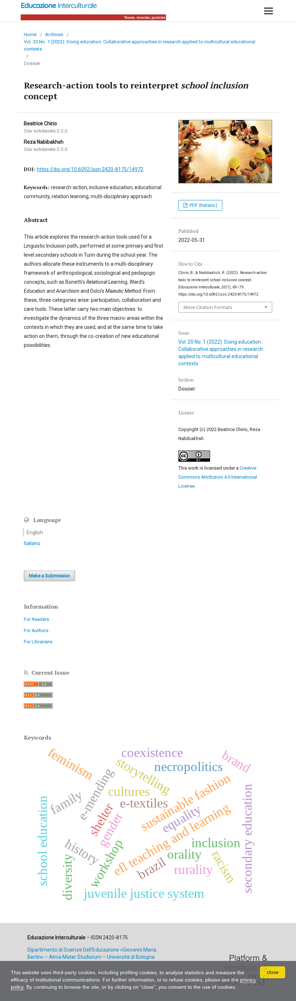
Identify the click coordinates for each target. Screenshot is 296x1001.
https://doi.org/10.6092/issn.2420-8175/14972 (90, 169)
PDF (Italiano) (202, 205)
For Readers (36, 619)
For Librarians (38, 641)
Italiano (32, 543)
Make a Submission (49, 575)
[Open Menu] (268, 11)
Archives (54, 34)
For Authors (36, 630)
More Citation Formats (207, 307)
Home (30, 34)
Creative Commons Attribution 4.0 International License (217, 477)
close (273, 972)
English (35, 532)
